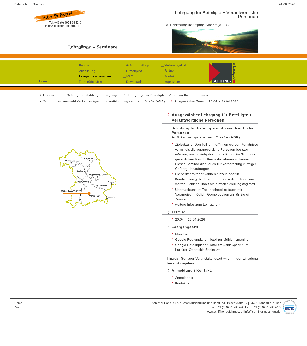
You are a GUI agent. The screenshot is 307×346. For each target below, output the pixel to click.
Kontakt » (182, 283)
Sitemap (38, 4)
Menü (18, 307)
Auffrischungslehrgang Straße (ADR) (137, 101)
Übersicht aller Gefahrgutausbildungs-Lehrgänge (80, 95)
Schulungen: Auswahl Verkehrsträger (71, 101)
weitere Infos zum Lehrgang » (197, 204)
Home (18, 303)
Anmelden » (184, 278)
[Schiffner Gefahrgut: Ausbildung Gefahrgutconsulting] (153, 85)
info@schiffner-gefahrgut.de (63, 26)
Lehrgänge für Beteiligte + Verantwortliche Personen (168, 95)
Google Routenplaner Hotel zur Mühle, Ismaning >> (214, 239)
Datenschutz (22, 4)
